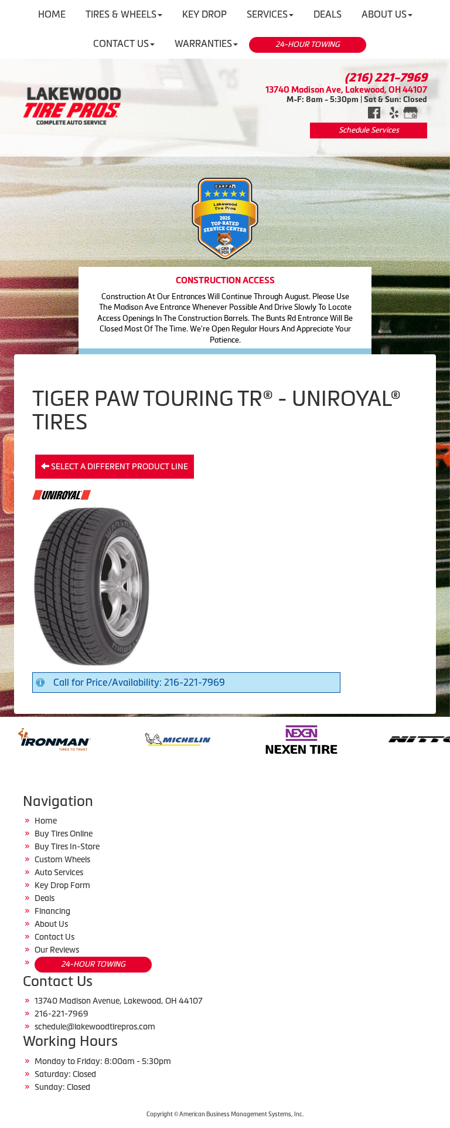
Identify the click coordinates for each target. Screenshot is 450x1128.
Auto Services (59, 872)
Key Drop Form (62, 885)
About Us (51, 924)
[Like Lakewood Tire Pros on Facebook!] (374, 111)
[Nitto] (358, 738)
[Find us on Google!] (410, 111)
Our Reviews (57, 949)
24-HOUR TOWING (307, 44)
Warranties (203, 43)
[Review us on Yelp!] (394, 111)
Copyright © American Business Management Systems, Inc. (225, 1114)
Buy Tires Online (64, 833)
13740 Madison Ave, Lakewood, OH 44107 (346, 89)
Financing (52, 911)
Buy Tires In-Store (67, 846)
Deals (44, 898)
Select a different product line (118, 466)
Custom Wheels (62, 859)
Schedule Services (369, 130)
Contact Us (121, 43)
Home (46, 820)
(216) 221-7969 (386, 77)
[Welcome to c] (72, 105)
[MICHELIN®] (111, 738)
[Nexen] (234, 738)
